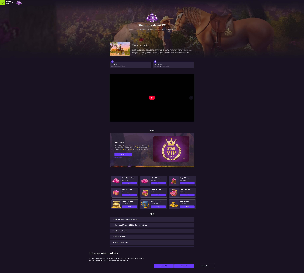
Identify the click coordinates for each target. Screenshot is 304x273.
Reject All (184, 266)
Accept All (164, 266)
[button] (152, 98)
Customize (205, 266)
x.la (137, 219)
